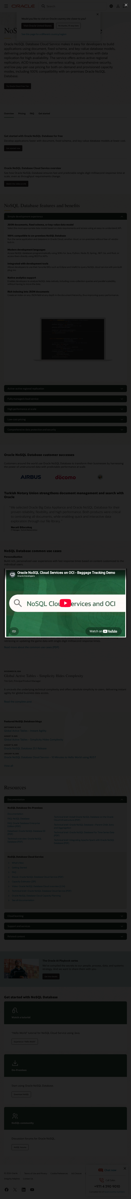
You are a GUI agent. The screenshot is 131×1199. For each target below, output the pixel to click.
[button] (126, 5)
